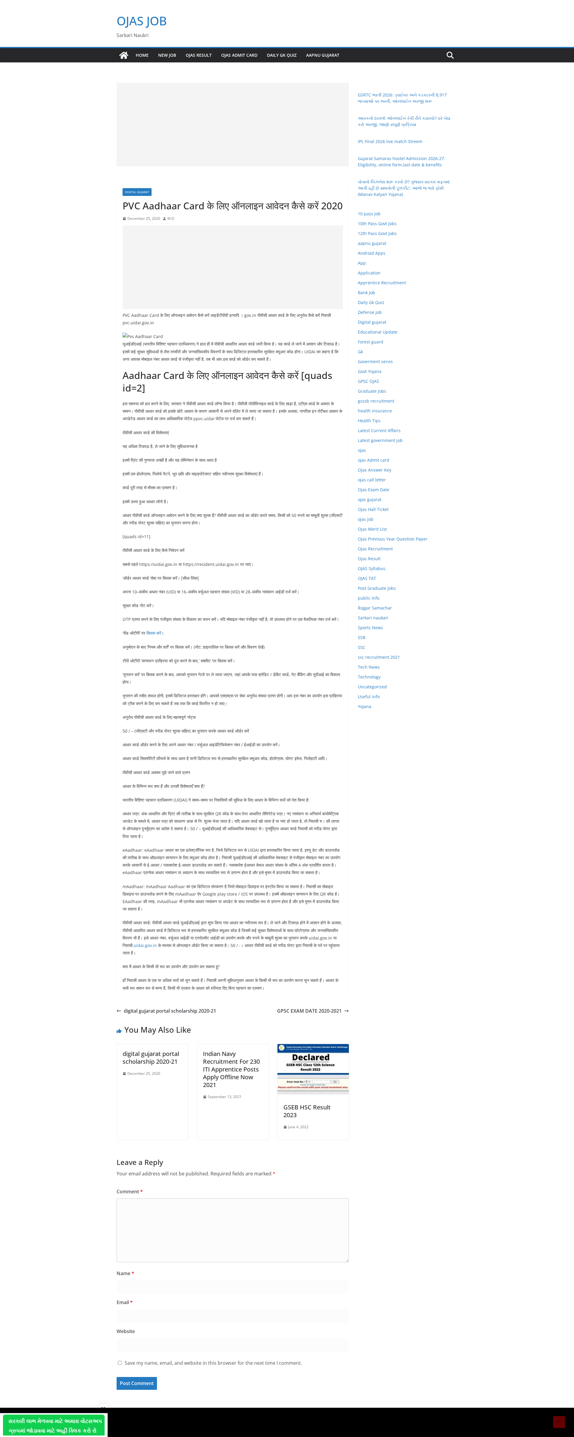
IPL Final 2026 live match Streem (390, 141)
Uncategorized (372, 687)
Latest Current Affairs (379, 430)
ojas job (365, 519)
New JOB (167, 55)
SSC (361, 647)
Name (125, 1273)
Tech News (369, 667)
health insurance (375, 411)
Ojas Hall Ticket (373, 509)
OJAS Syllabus (371, 568)
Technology (369, 677)
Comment (130, 1191)
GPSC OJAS (368, 381)
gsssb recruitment (376, 401)
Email (125, 1302)
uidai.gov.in (145, 945)
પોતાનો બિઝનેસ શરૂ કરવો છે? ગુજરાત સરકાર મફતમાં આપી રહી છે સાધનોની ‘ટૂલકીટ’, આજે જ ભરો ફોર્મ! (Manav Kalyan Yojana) (404, 188)
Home (142, 55)
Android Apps (371, 253)
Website (126, 1331)
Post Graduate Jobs (377, 588)
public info (368, 598)
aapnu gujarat (372, 243)
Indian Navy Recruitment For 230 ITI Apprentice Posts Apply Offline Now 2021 (231, 1069)
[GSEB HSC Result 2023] (313, 1048)
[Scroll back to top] (559, 1422)
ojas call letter (372, 480)
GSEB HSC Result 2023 (307, 1111)
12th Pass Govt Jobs (377, 233)
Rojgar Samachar (375, 608)
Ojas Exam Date (373, 489)
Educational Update (377, 332)
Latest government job (380, 440)
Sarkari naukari (373, 618)
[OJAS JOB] (124, 55)
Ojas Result (199, 55)
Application (369, 273)
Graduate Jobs (372, 391)
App (362, 263)
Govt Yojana (369, 371)
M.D (170, 218)
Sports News (370, 627)
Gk (360, 351)
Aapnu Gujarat (322, 55)
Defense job (370, 312)
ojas (362, 450)
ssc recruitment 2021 (379, 657)
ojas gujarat (369, 499)
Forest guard (370, 342)
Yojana (364, 706)
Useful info (369, 696)
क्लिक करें (153, 633)
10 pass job (369, 214)
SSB (361, 637)
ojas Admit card (239, 55)
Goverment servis (375, 361)
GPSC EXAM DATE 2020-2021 (309, 1011)
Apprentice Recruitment (382, 282)
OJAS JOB (142, 21)
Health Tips (369, 420)
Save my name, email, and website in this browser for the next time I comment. (213, 1363)
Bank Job (366, 292)
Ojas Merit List (372, 529)
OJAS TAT (367, 578)
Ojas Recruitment (375, 549)
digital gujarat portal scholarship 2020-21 (170, 1011)
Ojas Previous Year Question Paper (393, 539)
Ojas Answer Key (374, 470)
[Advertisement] (233, 124)
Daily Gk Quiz (282, 55)
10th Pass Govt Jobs (377, 223)
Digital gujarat (137, 192)
